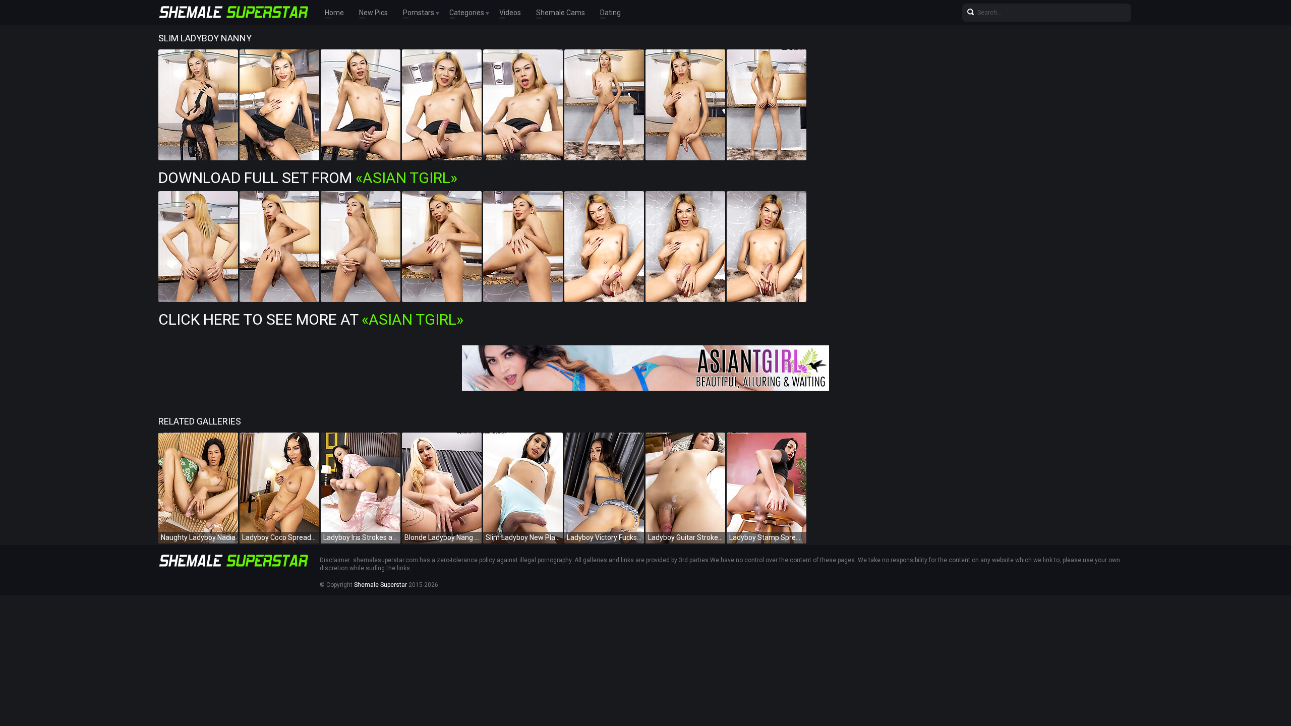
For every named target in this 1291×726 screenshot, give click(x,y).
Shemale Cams (560, 13)
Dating (610, 13)
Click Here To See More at (310, 319)
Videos (510, 13)
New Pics (373, 13)
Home (334, 13)
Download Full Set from (307, 178)
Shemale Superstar (380, 584)
